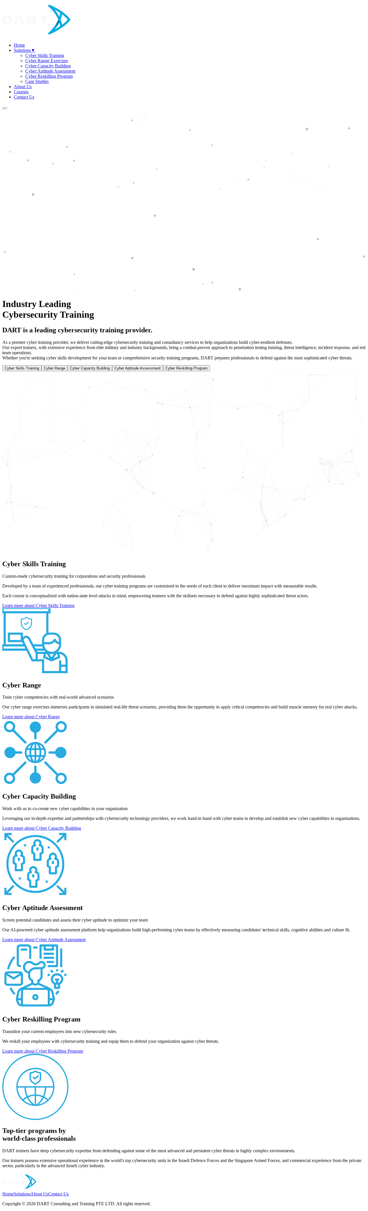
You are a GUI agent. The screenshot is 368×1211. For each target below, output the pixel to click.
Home (19, 45)
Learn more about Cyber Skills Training (38, 605)
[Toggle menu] (4, 108)
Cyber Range (54, 368)
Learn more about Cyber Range (31, 716)
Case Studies (37, 81)
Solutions (24, 50)
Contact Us (24, 96)
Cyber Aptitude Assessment (50, 71)
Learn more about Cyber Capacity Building (41, 828)
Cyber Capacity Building (48, 65)
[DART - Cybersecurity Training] (36, 35)
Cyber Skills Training (44, 55)
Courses (21, 91)
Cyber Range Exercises (46, 60)
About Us (23, 86)
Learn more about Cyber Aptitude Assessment (44, 939)
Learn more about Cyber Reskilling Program (42, 1051)
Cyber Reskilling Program (49, 76)
